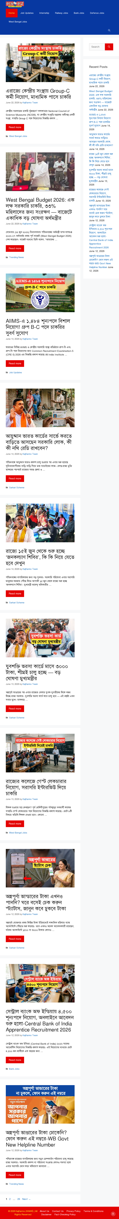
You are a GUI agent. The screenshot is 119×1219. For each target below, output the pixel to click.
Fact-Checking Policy (65, 1214)
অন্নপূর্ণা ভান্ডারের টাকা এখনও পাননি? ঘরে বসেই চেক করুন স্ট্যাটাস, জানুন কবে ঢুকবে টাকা (36, 902)
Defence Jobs (97, 13)
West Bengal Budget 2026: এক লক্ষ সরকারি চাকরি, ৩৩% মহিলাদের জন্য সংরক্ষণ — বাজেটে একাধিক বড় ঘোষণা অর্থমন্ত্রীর (40, 209)
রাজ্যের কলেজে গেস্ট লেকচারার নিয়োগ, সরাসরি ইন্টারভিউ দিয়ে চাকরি (36, 787)
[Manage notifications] (113, 1213)
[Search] (109, 46)
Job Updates (27, 13)
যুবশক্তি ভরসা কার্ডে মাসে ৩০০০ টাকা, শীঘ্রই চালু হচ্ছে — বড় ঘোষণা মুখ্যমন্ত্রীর (37, 672)
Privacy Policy (73, 1211)
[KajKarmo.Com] (15, 4)
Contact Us (58, 1211)
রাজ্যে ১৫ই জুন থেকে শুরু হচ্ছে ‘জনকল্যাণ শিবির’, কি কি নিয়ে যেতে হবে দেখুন (40, 557)
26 (19, 1199)
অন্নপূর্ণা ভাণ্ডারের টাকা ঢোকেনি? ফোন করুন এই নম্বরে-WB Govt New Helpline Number (37, 1139)
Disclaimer (46, 1214)
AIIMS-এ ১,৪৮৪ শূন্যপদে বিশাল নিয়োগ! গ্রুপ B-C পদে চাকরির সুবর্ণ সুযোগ (38, 327)
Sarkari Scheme (16, 487)
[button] (109, 30)
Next (26, 1199)
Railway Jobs (61, 13)
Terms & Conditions (93, 1211)
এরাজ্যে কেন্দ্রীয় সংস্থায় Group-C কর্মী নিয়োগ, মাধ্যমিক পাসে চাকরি (38, 94)
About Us (44, 1211)
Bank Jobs (79, 13)
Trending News (16, 257)
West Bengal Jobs (18, 21)
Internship (44, 13)
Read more (15, 127)
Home (12, 13)
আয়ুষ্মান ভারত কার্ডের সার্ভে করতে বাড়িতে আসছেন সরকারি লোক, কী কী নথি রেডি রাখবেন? (39, 442)
